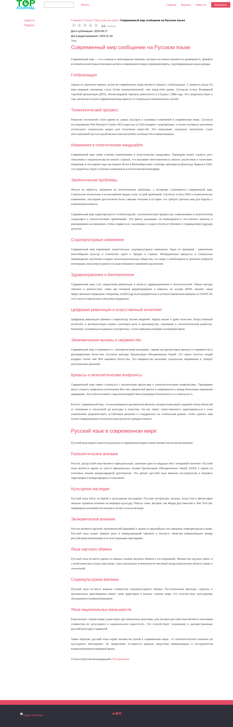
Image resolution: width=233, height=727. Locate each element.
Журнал (186, 4)
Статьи (87, 20)
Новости (201, 4)
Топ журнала (120, 659)
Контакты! (221, 4)
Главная (76, 20)
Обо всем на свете (106, 20)
